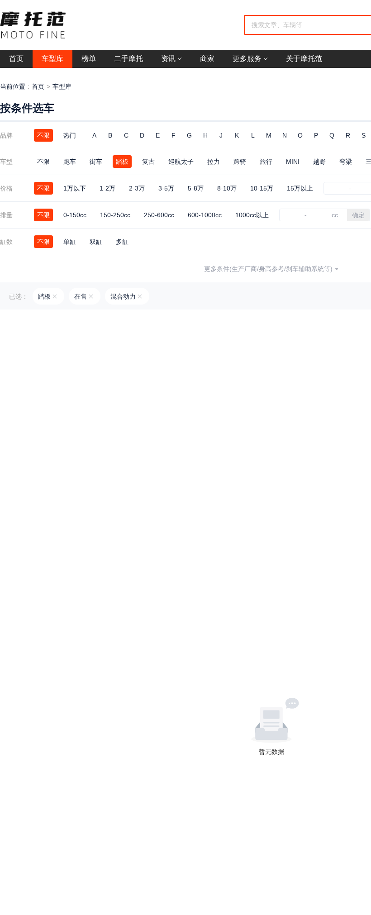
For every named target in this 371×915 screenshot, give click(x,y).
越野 (319, 161)
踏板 (122, 161)
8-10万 (227, 188)
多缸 (122, 241)
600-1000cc (205, 215)
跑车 (69, 161)
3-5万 (166, 188)
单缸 (69, 241)
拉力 (213, 161)
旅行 (266, 161)
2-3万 (137, 188)
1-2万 (107, 188)
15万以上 (300, 188)
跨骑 (239, 161)
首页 (38, 86)
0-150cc (74, 215)
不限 (43, 135)
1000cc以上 (252, 215)
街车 (96, 161)
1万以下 (74, 188)
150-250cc (115, 215)
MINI (293, 161)
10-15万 (261, 188)
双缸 (96, 241)
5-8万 (196, 188)
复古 (148, 161)
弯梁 (345, 161)
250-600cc (159, 215)
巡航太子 (181, 161)
